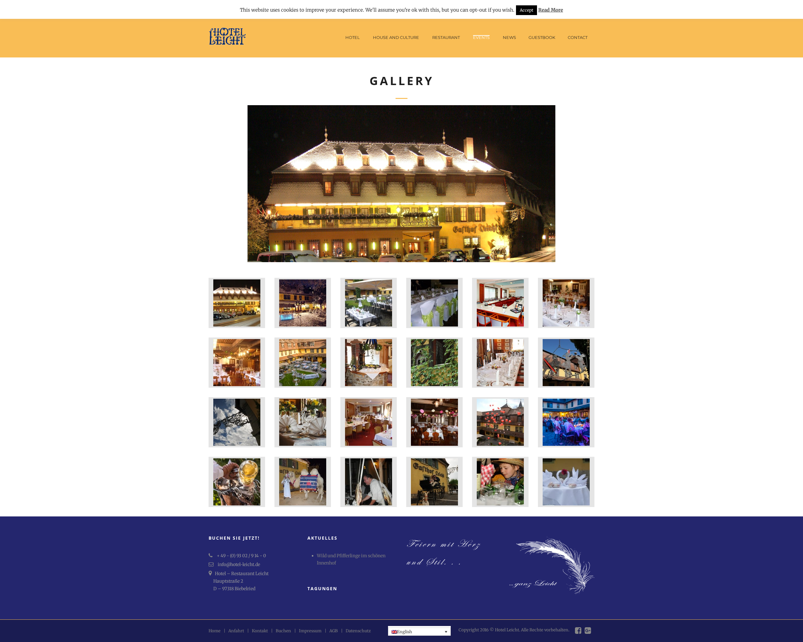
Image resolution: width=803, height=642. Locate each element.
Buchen (283, 631)
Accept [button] (526, 10)
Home (215, 631)
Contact (578, 37)
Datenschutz (358, 631)
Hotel (352, 37)
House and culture (396, 37)
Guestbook (542, 37)
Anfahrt (236, 631)
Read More (550, 10)
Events (481, 37)
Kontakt (260, 631)
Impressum (310, 631)
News (509, 37)
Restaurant (446, 37)
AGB (333, 631)
